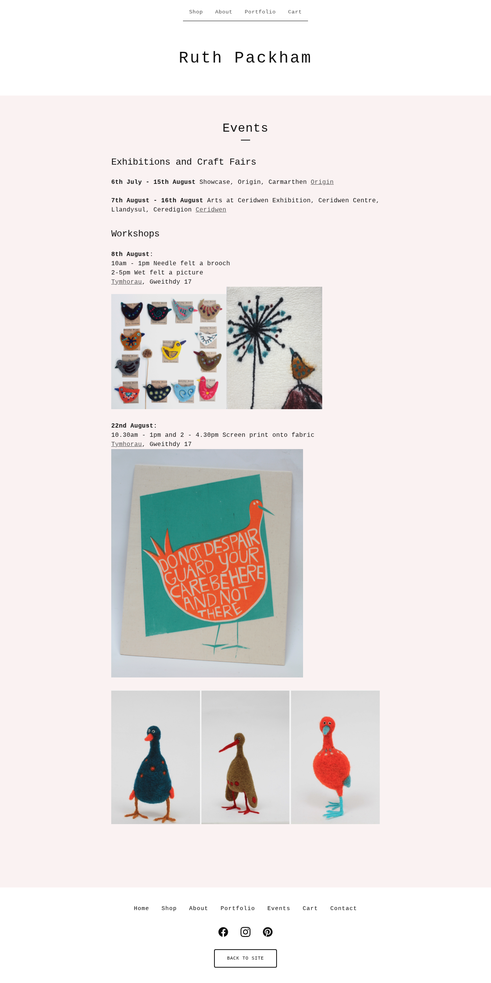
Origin (322, 182)
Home (141, 908)
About (223, 12)
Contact (343, 908)
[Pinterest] (268, 932)
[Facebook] (223, 932)
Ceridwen (211, 210)
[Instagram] (245, 932)
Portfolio (260, 12)
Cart (295, 12)
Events (278, 908)
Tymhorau (126, 282)
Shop (196, 12)
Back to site (245, 958)
